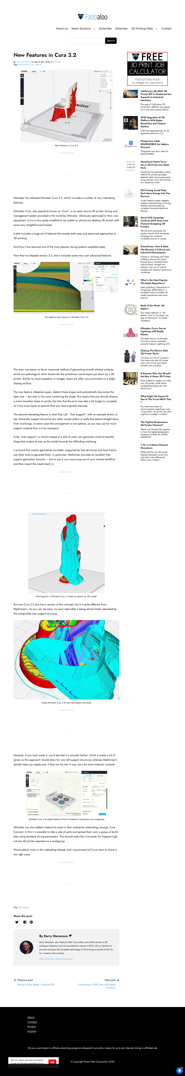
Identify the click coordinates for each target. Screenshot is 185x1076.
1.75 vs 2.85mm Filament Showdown (154, 446)
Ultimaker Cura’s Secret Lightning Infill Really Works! (153, 331)
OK (52, 1062)
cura (32, 64)
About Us (62, 28)
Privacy (31, 1026)
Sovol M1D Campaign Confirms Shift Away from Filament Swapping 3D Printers (154, 222)
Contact (166, 28)
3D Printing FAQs (142, 28)
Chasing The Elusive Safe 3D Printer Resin (154, 352)
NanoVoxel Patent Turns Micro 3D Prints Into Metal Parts (155, 165)
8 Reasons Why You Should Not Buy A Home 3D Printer (156, 375)
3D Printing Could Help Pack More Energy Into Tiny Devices (155, 193)
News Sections (81, 28)
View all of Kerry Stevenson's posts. (56, 959)
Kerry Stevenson (23, 61)
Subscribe (105, 28)
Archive (31, 1031)
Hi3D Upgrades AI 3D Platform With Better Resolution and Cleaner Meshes (153, 122)
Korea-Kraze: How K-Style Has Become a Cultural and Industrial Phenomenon (155, 249)
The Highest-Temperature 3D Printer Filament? (154, 423)
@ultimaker (23, 64)
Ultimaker (23, 907)
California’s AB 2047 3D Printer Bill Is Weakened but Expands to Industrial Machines (156, 95)
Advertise (121, 28)
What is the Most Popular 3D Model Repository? (154, 281)
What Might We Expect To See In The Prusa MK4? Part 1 (156, 399)
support (38, 64)
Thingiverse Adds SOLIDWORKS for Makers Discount (155, 144)
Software (57, 61)
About (30, 1017)
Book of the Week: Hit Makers (152, 307)
